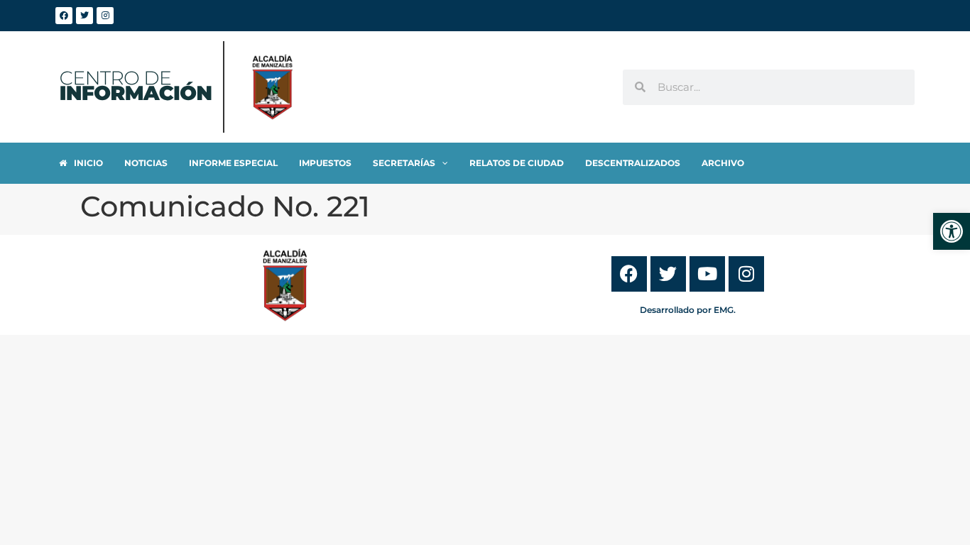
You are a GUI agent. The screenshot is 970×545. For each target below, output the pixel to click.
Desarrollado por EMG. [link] (688, 309)
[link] (951, 231)
